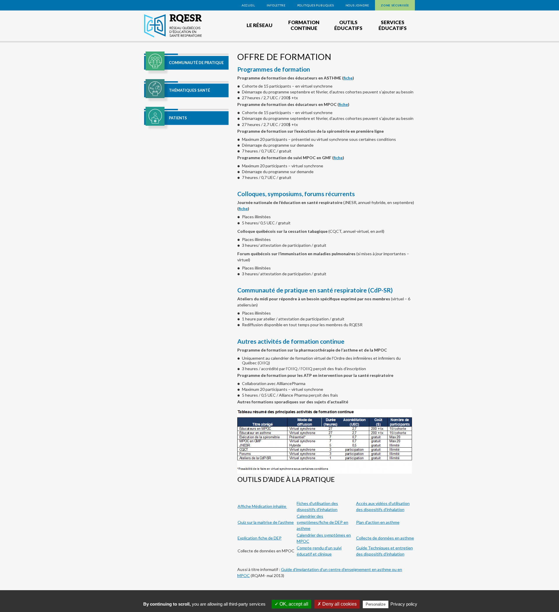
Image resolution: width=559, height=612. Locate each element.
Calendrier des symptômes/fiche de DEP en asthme (322, 522)
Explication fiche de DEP (260, 537)
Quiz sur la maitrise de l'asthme (266, 522)
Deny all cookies (339, 604)
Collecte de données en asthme (385, 537)
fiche (348, 77)
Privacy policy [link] (403, 604)
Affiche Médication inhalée (262, 506)
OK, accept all (293, 604)
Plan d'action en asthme (377, 522)
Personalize (375, 604)
